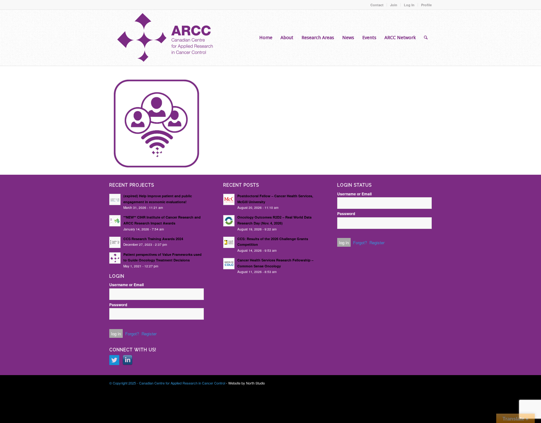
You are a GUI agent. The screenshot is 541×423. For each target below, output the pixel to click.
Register (149, 334)
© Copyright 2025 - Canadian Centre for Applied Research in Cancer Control (167, 382)
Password (118, 304)
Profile (426, 5)
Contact (377, 5)
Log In (409, 5)
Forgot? (132, 334)
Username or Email (126, 284)
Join (393, 5)
